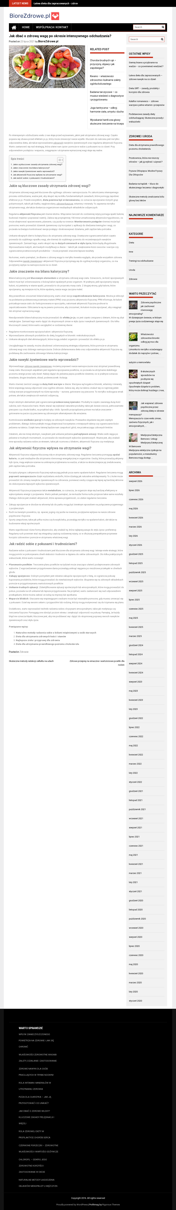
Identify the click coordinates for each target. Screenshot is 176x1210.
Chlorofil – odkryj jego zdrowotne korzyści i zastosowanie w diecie (33, 1165)
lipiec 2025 (134, 599)
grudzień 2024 (136, 645)
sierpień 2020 (135, 937)
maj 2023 (133, 691)
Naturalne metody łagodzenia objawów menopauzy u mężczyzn (38, 1183)
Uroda (132, 270)
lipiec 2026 (134, 490)
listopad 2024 (135, 654)
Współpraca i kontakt (52, 27)
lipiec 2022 (134, 727)
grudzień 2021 (136, 791)
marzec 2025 (135, 636)
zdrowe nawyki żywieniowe (38, 366)
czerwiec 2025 (136, 608)
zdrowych (58, 143)
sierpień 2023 (135, 681)
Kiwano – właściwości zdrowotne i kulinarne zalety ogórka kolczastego (105, 80)
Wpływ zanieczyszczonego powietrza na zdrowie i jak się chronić (36, 1040)
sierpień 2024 (135, 663)
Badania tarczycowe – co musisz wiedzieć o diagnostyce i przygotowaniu (107, 96)
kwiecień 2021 (136, 864)
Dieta (131, 242)
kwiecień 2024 (136, 672)
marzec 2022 (135, 763)
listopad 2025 (135, 563)
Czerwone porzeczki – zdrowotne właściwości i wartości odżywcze (38, 1148)
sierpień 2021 (135, 827)
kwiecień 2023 (136, 700)
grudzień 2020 (136, 900)
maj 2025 (133, 618)
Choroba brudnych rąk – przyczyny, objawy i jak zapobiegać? (103, 64)
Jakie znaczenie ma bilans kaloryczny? (31, 168)
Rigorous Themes (111, 1204)
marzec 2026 (135, 526)
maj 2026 (133, 508)
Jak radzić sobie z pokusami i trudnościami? (34, 178)
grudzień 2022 (136, 718)
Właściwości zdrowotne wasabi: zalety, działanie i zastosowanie (38, 1057)
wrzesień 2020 (136, 928)
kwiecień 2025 (136, 627)
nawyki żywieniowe (32, 261)
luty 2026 (133, 536)
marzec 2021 (135, 873)
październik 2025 (137, 572)
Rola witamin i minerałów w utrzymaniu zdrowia (35, 1086)
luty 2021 (133, 882)
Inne (131, 251)
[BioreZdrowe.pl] (14, 27)
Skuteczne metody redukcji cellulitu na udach (31, 661)
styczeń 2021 (135, 891)
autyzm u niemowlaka (139, 362)
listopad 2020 (135, 909)
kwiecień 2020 (136, 973)
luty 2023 (133, 709)
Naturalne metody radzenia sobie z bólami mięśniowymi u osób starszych (56, 632)
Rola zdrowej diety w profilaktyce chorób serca (34, 1134)
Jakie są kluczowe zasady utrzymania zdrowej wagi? (37, 164)
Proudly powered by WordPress (72, 1204)
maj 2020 (133, 964)
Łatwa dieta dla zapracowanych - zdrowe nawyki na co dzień (68, 3)
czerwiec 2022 (136, 736)
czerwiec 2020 (136, 955)
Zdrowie (24, 651)
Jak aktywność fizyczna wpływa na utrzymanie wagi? (37, 175)
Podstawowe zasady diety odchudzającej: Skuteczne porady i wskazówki (146, 118)
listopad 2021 (135, 800)
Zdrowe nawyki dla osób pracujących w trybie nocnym (36, 1071)
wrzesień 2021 (136, 818)
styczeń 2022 (135, 782)
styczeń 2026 (135, 545)
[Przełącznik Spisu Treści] (58, 160)
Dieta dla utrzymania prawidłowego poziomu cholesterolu (47, 644)
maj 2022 (133, 745)
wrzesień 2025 (136, 581)
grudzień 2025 (136, 554)
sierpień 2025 (135, 590)
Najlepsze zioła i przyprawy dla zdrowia (38, 640)
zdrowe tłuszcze (64, 203)
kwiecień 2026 (136, 517)
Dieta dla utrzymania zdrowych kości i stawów (41, 636)
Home (26, 27)
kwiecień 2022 (136, 754)
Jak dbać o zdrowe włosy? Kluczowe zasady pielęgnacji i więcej (36, 1117)
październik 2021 (137, 809)
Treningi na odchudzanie (141, 261)
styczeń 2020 (135, 1000)
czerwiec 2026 (136, 499)
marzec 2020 (135, 982)
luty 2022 (133, 773)
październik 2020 (137, 918)
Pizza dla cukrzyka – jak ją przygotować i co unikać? (35, 1100)
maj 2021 (133, 855)
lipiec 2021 (134, 836)
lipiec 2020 (134, 946)
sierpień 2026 (135, 481)
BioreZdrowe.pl (48, 41)
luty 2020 (133, 991)
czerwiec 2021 (136, 846)
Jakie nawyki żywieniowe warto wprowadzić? (34, 171)
